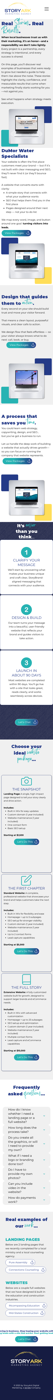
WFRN (27, 1388)
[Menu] (46, 9)
